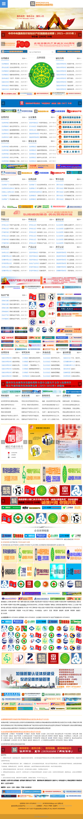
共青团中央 (67, 738)
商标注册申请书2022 (16, 304)
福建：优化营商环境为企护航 (51, 401)
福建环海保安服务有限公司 (59, 376)
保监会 (60, 738)
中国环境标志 (43, 260)
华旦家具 (27, 545)
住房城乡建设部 (27, 738)
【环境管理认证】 (6, 263)
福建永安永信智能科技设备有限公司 (48, 161)
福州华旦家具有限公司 (44, 154)
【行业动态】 (32, 126)
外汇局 (20, 740)
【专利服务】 (5, 319)
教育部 (50, 736)
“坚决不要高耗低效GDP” (44, 239)
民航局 (25, 740)
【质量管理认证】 (6, 256)
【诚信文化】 (67, 358)
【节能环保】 (5, 232)
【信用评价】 (5, 133)
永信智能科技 (43, 545)
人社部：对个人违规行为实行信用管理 (54, 419)
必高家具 (22, 545)
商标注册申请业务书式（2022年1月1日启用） (15, 419)
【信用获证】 (32, 146)
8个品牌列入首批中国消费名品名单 (48, 188)
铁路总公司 (36, 740)
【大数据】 (25, 358)
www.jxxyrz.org (31, 806)
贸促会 (66, 740)
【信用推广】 (5, 185)
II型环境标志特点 (44, 267)
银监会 (61, 736)
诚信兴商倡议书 (72, 67)
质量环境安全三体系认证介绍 (46, 130)
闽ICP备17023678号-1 (41, 816)
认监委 (7, 783)
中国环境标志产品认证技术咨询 (49, 123)
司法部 (5, 736)
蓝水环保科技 (15, 545)
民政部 (38, 734)
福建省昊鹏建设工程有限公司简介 (61, 365)
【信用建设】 (5, 64)
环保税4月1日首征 (42, 236)
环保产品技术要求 (15, 225)
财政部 (56, 736)
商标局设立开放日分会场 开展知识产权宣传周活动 (58, 408)
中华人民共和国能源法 (47, 133)
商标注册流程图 (14, 311)
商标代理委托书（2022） (18, 308)
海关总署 (75, 734)
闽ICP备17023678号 (65, 806)
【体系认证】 (32, 130)
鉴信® (9, 787)
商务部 (55, 738)
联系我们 (39, 803)
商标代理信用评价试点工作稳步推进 (53, 416)
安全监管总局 (59, 734)
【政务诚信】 (5, 78)
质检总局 (44, 738)
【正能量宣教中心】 (69, 361)
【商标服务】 (5, 311)
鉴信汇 (73, 369)
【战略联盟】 (67, 372)
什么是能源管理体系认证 (75, 260)
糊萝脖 (11, 783)
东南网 (5, 613)
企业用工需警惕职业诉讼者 (72, 192)
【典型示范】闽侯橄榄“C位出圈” (47, 195)
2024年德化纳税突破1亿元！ (51, 405)
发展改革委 (4, 734)
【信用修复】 (26, 376)
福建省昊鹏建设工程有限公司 (60, 372)
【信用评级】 (5, 123)
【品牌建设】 (32, 195)
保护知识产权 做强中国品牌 (71, 419)
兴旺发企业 (26, 539)
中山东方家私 (34, 545)
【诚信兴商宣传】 (61, 64)
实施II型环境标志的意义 (46, 270)
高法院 (33, 734)
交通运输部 (6, 740)
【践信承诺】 (67, 369)
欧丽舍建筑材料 (51, 545)
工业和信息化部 (27, 736)
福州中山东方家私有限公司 (45, 157)
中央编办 (27, 734)
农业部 (5, 738)
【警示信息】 (60, 185)
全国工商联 (17, 738)
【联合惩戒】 (5, 67)
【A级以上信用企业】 (8, 192)
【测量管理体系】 (61, 267)
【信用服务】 (5, 126)
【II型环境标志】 (33, 267)
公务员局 (14, 740)
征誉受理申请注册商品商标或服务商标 (13, 401)
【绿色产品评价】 (34, 263)
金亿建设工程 (60, 545)
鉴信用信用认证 (17, 539)
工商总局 (75, 736)
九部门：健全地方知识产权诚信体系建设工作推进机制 (59, 412)
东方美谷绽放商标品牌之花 (71, 405)
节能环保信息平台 (6, 539)
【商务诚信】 (5, 85)
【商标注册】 (5, 301)
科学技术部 (59, 740)
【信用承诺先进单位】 (8, 188)
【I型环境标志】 (33, 123)
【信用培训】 (67, 376)
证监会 (11, 738)
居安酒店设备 (7, 545)
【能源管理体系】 (34, 133)
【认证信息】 (47, 358)
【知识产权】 (5, 315)
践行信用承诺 (19, 188)
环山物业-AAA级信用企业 (18, 199)
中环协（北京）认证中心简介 (19, 228)
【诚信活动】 (5, 82)
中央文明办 (68, 734)
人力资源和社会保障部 (48, 740)
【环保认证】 (5, 225)
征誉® (14, 787)
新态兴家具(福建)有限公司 (59, 369)
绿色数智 (28, 787)
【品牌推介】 (32, 188)
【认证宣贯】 (60, 225)
